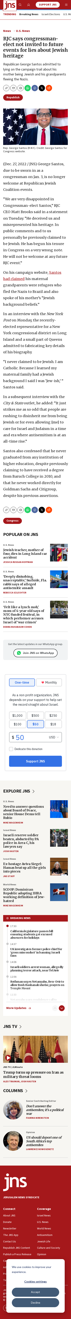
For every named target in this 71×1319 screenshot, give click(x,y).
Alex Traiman (11, 1081)
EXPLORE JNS (17, 791)
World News (9, 884)
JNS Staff (9, 876)
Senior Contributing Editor (41, 1101)
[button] (20, 88)
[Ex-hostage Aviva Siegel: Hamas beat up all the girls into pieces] (59, 866)
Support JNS (48, 5)
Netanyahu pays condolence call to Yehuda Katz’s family (33, 1001)
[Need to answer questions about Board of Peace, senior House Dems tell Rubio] (59, 809)
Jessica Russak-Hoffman (18, 562)
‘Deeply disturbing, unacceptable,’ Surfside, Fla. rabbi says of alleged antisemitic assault (25, 582)
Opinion (30, 1132)
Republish (13, 97)
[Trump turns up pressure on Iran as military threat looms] (35, 1049)
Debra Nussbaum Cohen (17, 627)
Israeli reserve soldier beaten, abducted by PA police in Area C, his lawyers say (21, 840)
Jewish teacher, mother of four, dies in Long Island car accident (25, 553)
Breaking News (20, 918)
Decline (35, 1302)
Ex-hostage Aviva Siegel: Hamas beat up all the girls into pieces (24, 867)
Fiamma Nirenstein (37, 1118)
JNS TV (10, 1026)
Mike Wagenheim (13, 822)
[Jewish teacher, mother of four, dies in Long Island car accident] (59, 553)
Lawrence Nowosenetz (40, 1149)
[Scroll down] (62, 1008)
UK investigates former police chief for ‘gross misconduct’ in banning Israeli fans (36, 952)
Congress (13, 521)
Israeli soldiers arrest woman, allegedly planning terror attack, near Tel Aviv (36, 968)
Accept (35, 1292)
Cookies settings (35, 1281)
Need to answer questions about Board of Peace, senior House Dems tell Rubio (23, 812)
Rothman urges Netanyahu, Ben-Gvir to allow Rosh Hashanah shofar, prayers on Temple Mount (37, 985)
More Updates (16, 1008)
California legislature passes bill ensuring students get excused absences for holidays (31, 934)
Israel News (9, 830)
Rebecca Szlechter (14, 592)
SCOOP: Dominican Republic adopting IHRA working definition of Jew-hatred (24, 895)
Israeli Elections (51, 14)
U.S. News (23, 31)
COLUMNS (13, 1090)
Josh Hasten (11, 851)
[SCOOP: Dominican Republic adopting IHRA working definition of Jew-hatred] (59, 892)
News (7, 31)
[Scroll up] (55, 1008)
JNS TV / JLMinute (13, 1067)
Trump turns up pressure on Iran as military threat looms (33, 1074)
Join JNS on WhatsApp (38, 652)
